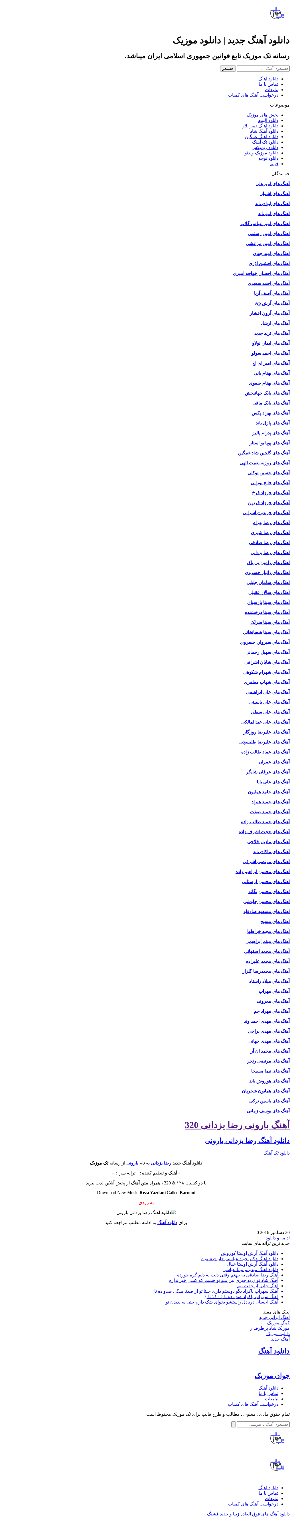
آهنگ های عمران (274, 761)
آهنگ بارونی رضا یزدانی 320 (237, 1125)
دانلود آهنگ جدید (187, 1163)
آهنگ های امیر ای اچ (271, 363)
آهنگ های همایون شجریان (266, 1090)
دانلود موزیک (278, 1333)
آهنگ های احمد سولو (271, 353)
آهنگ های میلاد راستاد (269, 981)
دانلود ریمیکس (265, 147)
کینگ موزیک (278, 1322)
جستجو (228, 68)
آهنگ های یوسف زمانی (268, 1110)
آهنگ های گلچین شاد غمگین (264, 452)
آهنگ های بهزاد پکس (271, 412)
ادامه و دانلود (278, 1237)
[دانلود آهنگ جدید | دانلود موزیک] (277, 26)
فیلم (274, 163)
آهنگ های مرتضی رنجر (268, 1061)
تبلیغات (271, 89)
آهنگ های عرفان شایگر (268, 771)
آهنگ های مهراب (274, 991)
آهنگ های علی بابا (273, 781)
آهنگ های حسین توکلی (269, 472)
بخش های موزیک (262, 115)
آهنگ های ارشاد (275, 323)
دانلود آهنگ (268, 78)
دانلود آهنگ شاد (264, 131)
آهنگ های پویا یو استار (270, 442)
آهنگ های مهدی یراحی (269, 1031)
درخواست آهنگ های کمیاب (253, 95)
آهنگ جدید (280, 1339)
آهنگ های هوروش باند (269, 1080)
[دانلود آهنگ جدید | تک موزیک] (277, 1451)
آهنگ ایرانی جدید (274, 1317)
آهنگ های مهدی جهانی (269, 1041)
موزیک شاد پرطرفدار (270, 1328)
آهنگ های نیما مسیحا (270, 1071)
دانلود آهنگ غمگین (261, 136)
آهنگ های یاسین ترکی (269, 1100)
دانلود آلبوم (268, 120)
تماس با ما (268, 84)
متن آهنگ (139, 1182)
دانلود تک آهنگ (265, 142)
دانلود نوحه (268, 158)
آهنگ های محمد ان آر (270, 1051)
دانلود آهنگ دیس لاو (260, 125)
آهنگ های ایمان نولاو (271, 343)
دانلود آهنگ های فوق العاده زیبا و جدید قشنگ (248, 1513)
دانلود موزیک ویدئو (261, 152)
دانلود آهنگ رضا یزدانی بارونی (247, 1140)
